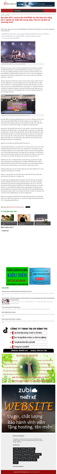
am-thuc (23, 448)
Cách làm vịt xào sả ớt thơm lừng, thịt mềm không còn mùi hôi (17, 291)
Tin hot (28, 460)
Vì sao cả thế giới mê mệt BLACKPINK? (11, 38)
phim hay (23, 457)
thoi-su (22, 460)
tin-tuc (15, 462)
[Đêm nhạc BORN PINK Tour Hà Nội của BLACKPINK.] (22, 52)
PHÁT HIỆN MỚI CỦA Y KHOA (9, 312)
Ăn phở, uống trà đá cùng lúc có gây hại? (11, 319)
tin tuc (34, 460)
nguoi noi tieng (17, 454)
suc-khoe (16, 460)
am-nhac (16, 448)
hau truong (16, 451)
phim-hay (30, 457)
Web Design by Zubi (34, 472)
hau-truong (24, 451)
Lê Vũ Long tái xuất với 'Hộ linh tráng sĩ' (11, 307)
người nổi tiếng (36, 454)
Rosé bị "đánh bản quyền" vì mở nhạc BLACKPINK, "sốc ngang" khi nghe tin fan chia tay (21, 36)
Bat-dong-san (31, 448)
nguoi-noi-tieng (27, 454)
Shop (36, 457)
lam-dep (32, 451)
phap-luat (16, 457)
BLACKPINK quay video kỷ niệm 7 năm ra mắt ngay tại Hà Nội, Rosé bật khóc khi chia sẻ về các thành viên (25, 34)
